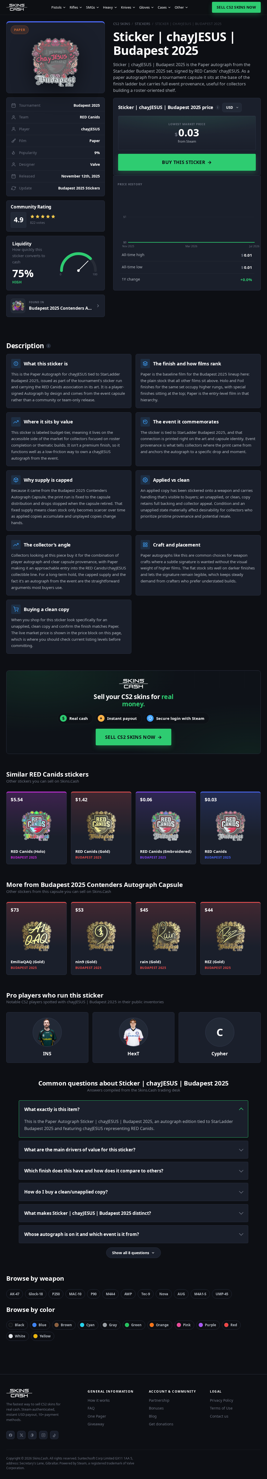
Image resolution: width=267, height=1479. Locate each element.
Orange (162, 1325)
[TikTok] (54, 1435)
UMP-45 (222, 1294)
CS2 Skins (121, 23)
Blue (42, 1325)
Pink (187, 1325)
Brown (66, 1325)
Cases (162, 7)
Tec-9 (145, 1294)
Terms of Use (221, 1408)
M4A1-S (200, 1294)
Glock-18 (36, 1294)
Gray (113, 1325)
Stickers (142, 23)
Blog (153, 1416)
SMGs (90, 7)
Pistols (56, 7)
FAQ (91, 1408)
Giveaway (96, 1423)
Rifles (74, 7)
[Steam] (32, 1435)
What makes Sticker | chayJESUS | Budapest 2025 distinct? (87, 1213)
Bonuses (156, 1408)
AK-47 (14, 1294)
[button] (56, 57)
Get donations (161, 1423)
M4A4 (110, 1294)
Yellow (45, 1336)
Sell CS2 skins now (236, 7)
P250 (56, 1294)
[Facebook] (10, 1435)
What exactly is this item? (52, 1109)
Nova (163, 1294)
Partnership (159, 1400)
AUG (181, 1294)
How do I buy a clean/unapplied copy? (66, 1192)
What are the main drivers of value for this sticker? (79, 1150)
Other (179, 7)
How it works (99, 1400)
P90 (93, 1294)
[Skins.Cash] (41, 1393)
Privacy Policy (221, 1400)
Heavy (108, 7)
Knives (126, 7)
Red (233, 1325)
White (20, 1336)
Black (19, 1325)
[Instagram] (43, 1435)
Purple (210, 1325)
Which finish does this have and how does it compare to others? (93, 1171)
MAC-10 (75, 1294)
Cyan (90, 1325)
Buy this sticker (187, 162)
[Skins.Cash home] (16, 7)
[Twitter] (21, 1435)
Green (136, 1325)
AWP (128, 1294)
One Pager (97, 1416)
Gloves (144, 7)
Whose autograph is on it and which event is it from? (81, 1234)
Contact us (219, 1416)
